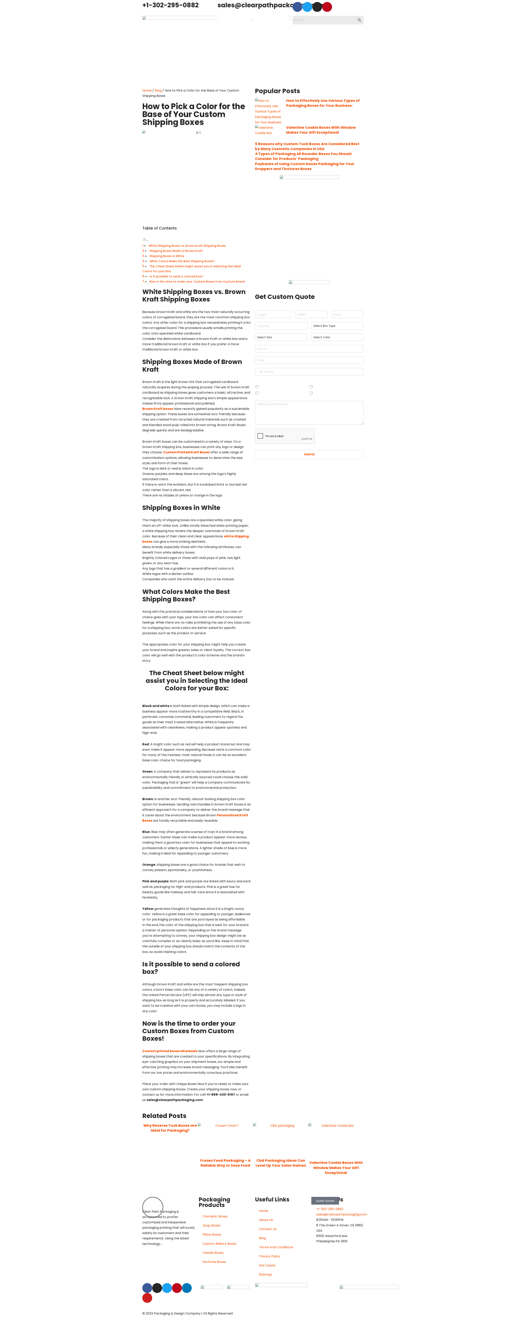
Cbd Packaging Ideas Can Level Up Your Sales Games (281, 1163)
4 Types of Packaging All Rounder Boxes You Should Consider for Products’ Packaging (303, 156)
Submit (309, 454)
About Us (266, 1220)
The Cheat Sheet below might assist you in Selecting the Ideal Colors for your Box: (191, 268)
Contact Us (268, 1229)
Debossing (323, 387)
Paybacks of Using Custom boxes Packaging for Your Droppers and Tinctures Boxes (304, 166)
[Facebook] (297, 7)
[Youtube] (147, 1298)
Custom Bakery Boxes (219, 1243)
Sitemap (265, 1274)
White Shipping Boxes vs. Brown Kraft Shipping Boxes (187, 246)
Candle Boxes (213, 1252)
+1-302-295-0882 (170, 5)
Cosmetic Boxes (215, 1216)
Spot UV (321, 393)
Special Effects (267, 381)
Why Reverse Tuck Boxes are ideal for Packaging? (170, 1128)
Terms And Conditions (276, 1247)
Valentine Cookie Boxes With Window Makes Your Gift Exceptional (321, 130)
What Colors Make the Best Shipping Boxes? (182, 261)
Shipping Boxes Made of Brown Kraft (176, 251)
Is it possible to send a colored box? (176, 276)
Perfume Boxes (214, 1262)
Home (147, 90)
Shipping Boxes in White (166, 256)
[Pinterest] (327, 7)
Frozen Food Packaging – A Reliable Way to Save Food (225, 1163)
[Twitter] (307, 7)
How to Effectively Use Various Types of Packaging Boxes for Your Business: (323, 103)
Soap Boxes (211, 1225)
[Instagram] (317, 7)
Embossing (268, 387)
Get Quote (267, 1265)
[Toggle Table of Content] (145, 240)
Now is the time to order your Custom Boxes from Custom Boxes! (197, 282)
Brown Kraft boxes (157, 408)
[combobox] (259, 371)
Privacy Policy (269, 1256)
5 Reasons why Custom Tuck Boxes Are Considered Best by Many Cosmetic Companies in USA (307, 146)
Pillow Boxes (212, 1234)
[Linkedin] (187, 1288)
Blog (158, 90)
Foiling (265, 393)
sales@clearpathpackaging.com (271, 5)
